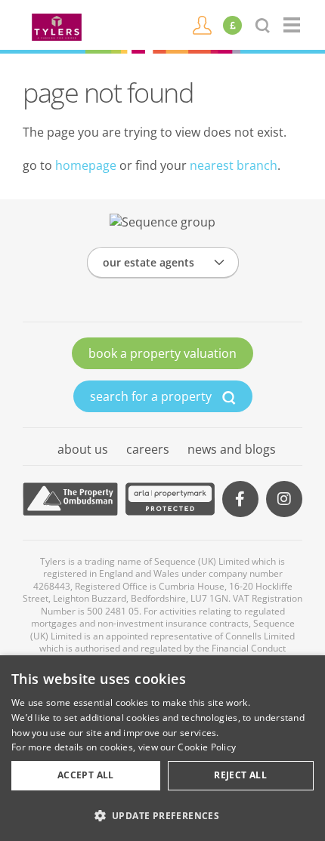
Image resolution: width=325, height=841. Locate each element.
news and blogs (231, 449)
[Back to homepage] (292, 24)
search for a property (152, 396)
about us (82, 449)
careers (147, 449)
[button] (162, 815)
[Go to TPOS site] (70, 499)
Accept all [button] (85, 775)
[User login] (202, 24)
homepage (85, 165)
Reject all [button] (240, 775)
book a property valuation (162, 353)
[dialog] (162, 748)
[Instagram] (284, 499)
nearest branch (233, 165)
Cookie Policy (207, 747)
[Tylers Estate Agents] (57, 25)
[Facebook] (240, 499)
